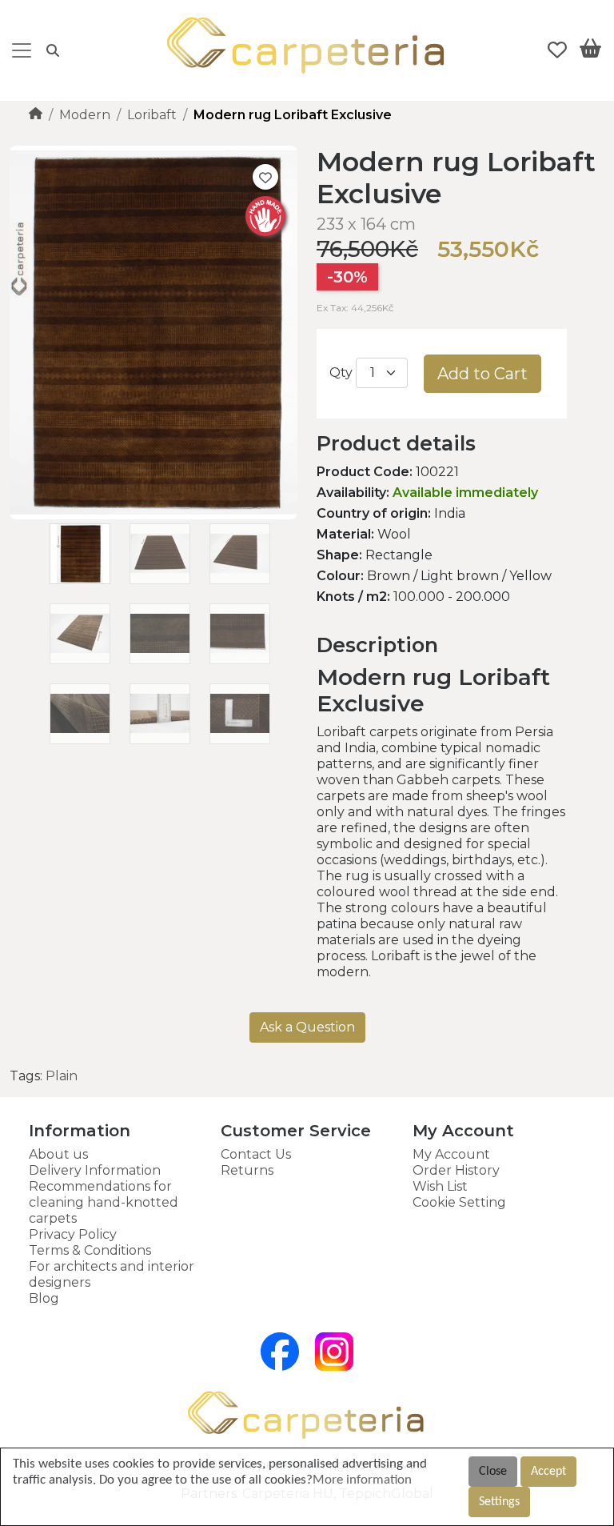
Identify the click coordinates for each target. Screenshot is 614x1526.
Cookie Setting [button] (459, 1202)
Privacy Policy (73, 1234)
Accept (548, 1471)
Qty (341, 372)
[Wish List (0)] (557, 50)
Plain (62, 1075)
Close (493, 1471)
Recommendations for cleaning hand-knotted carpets (103, 1202)
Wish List (440, 1186)
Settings (499, 1502)
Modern (84, 114)
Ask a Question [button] (307, 1027)
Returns (247, 1170)
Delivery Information (95, 1170)
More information (362, 1480)
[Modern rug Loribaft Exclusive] (153, 515)
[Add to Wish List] (265, 177)
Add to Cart (482, 373)
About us (58, 1154)
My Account (451, 1154)
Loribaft (152, 114)
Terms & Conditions (90, 1250)
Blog (44, 1298)
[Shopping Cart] (590, 51)
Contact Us (256, 1154)
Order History (456, 1170)
